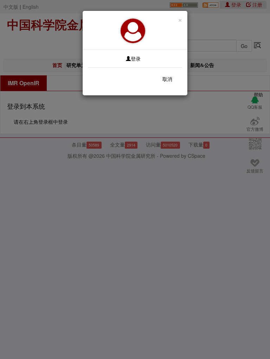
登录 (136, 58)
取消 (167, 78)
